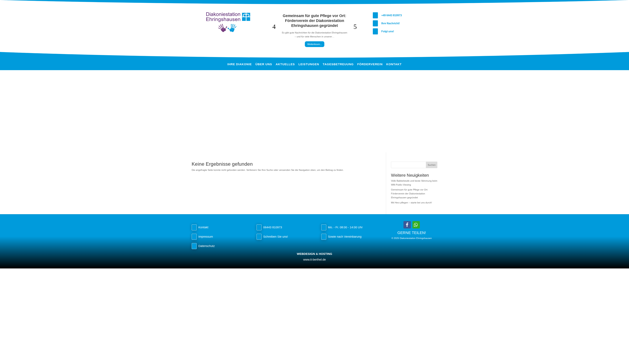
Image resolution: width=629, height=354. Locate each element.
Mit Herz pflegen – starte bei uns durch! (411, 202)
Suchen (432, 165)
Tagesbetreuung (338, 64)
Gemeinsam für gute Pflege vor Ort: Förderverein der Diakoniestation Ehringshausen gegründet (314, 21)
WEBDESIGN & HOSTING (314, 254)
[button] (407, 224)
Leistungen (308, 64)
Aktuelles (285, 64)
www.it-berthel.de (314, 259)
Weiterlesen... (314, 44)
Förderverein (370, 64)
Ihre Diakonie (239, 64)
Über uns (263, 64)
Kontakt (394, 64)
